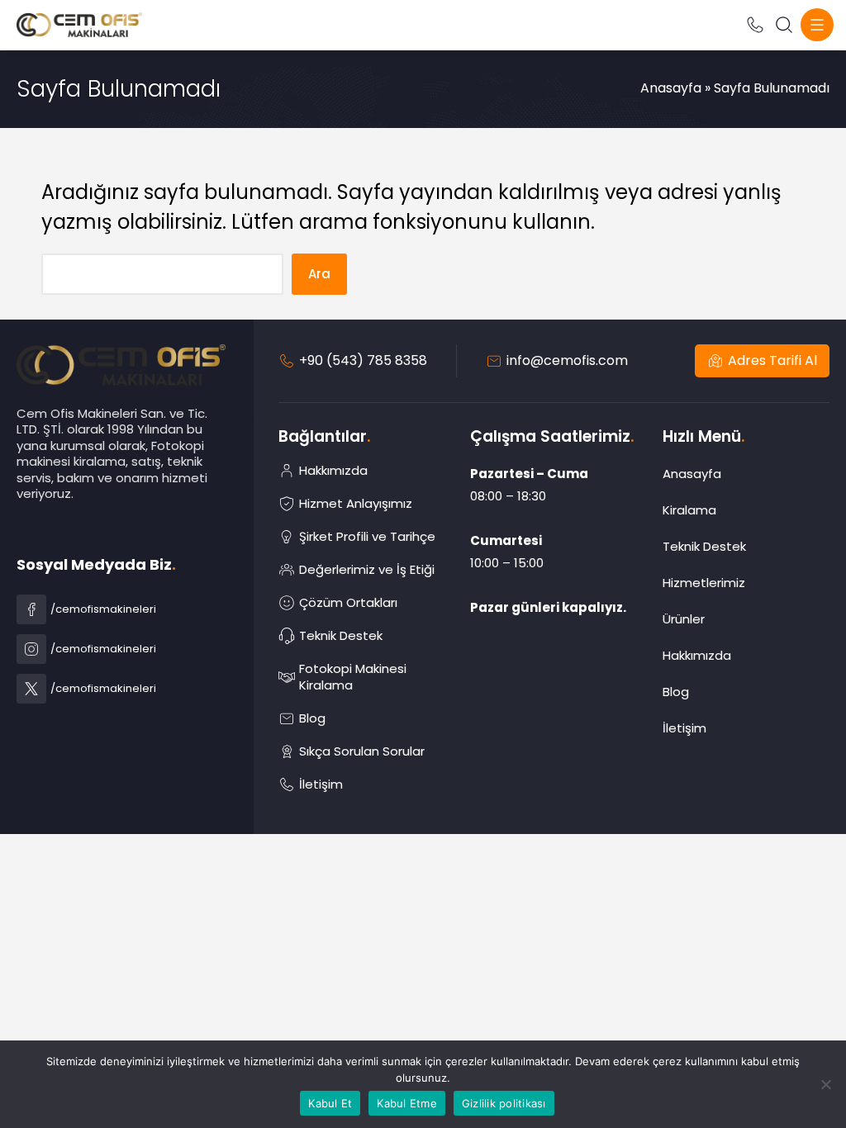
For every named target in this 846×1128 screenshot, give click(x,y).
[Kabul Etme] (825, 1084)
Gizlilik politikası (504, 1103)
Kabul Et (330, 1103)
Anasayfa (670, 87)
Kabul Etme (407, 1103)
